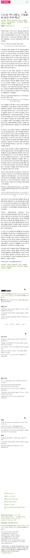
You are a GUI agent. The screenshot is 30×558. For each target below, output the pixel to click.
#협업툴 (9, 23)
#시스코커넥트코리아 (11, 22)
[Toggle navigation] (27, 2)
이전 (7, 324)
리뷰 (2, 420)
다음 (23, 324)
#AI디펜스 (3, 20)
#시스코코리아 (20, 22)
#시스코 (3, 22)
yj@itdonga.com (10, 25)
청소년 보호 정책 (16, 518)
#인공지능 (3, 23)
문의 (19, 515)
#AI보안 (9, 20)
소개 (15, 515)
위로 (12, 324)
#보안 (20, 20)
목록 (18, 324)
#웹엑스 (26, 22)
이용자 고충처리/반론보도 (7, 516)
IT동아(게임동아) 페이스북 (13, 300)
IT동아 (2, 294)
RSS (15, 520)
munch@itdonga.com (6, 552)
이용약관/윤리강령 (20, 516)
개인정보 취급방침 (5, 518)
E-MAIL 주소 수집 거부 (7, 520)
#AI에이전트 (15, 20)
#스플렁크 (24, 20)
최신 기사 (4, 378)
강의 (2, 435)
